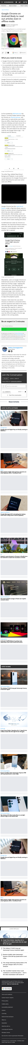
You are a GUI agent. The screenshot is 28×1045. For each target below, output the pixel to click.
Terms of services (18, 333)
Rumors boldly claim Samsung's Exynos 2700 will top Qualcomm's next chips (15, 956)
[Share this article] (2, 52)
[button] (26, 2)
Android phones (15, 117)
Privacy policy (5, 1000)
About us (4, 1019)
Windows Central (6, 1032)
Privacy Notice (20, 334)
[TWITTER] (9, 351)
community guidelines (16, 381)
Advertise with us (6, 1026)
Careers (3, 1010)
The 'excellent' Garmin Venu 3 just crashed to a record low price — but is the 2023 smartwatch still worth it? (14, 972)
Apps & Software (5, 9)
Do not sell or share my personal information (12, 1035)
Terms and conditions (7, 994)
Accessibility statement (7, 1007)
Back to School (12, 5)
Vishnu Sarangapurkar (12, 24)
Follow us (16, 52)
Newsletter (24, 52)
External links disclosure (7, 1016)
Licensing (4, 1013)
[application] (14, 193)
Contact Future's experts (7, 997)
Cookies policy (5, 1004)
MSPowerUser (17, 113)
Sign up (17, 378)
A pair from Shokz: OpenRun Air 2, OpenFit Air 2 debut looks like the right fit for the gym (15, 942)
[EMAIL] (12, 351)
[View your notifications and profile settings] (16, 2)
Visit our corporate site (12, 984)
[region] (14, 384)
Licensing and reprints (7, 1029)
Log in (11, 378)
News (3, 25)
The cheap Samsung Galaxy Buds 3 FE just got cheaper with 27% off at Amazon (15, 964)
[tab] (6, 392)
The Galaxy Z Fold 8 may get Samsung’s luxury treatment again (13, 949)
